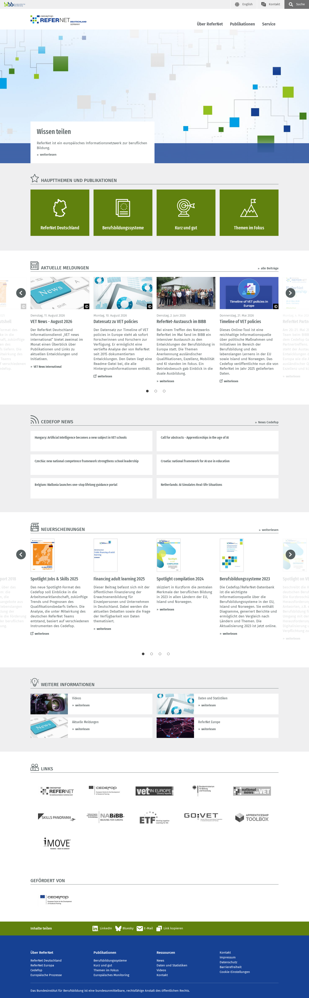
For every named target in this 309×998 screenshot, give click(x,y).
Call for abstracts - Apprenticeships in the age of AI (195, 437)
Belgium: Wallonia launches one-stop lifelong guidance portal (76, 484)
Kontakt (162, 975)
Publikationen (242, 24)
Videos (161, 970)
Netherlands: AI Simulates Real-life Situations (191, 484)
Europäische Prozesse (46, 975)
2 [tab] (155, 391)
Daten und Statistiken (172, 965)
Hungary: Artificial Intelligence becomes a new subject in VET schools (81, 437)
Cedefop (36, 970)
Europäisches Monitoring (111, 975)
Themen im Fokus (106, 970)
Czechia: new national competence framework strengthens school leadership (87, 461)
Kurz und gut (103, 965)
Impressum (228, 957)
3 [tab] (164, 391)
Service (268, 24)
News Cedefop (268, 422)
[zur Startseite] (58, 20)
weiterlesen (48, 154)
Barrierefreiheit (231, 967)
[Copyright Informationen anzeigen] (86, 306)
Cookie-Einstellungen (235, 972)
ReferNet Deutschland (46, 960)
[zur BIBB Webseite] (117, 4)
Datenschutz (228, 962)
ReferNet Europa (42, 965)
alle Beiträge (270, 268)
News (160, 960)
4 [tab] (168, 654)
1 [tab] (147, 391)
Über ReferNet (210, 24)
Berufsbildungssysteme (110, 960)
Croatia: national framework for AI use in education (195, 461)
